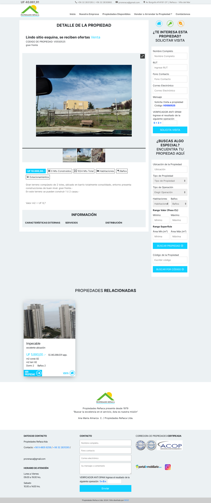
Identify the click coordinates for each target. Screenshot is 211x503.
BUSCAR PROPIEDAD (169, 245)
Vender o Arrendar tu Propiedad (152, 14)
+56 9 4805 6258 (42, 447)
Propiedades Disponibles (116, 14)
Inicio (73, 14)
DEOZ (126, 500)
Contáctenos (183, 14)
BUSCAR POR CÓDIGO (169, 269)
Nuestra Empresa (89, 14)
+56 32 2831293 (61, 447)
